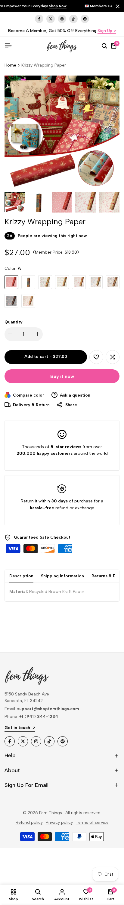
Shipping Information (62, 576)
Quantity (14, 322)
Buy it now (62, 376)
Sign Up (105, 31)
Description (21, 576)
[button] (96, 357)
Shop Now (58, 6)
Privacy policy (59, 822)
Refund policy (29, 822)
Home (10, 65)
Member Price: (49, 252)
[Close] (116, 6)
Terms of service (92, 822)
